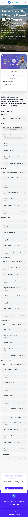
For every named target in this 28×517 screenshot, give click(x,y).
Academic (4, 8)
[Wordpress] (21, 504)
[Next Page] (19, 461)
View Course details (6, 47)
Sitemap (18, 514)
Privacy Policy (11, 514)
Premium (20, 8)
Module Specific (12, 8)
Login (14, 75)
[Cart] (25, 2)
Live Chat (13, 501)
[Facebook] (14, 504)
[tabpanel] (14, 101)
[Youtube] (17, 504)
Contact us (21, 501)
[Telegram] (6, 504)
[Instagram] (10, 504)
